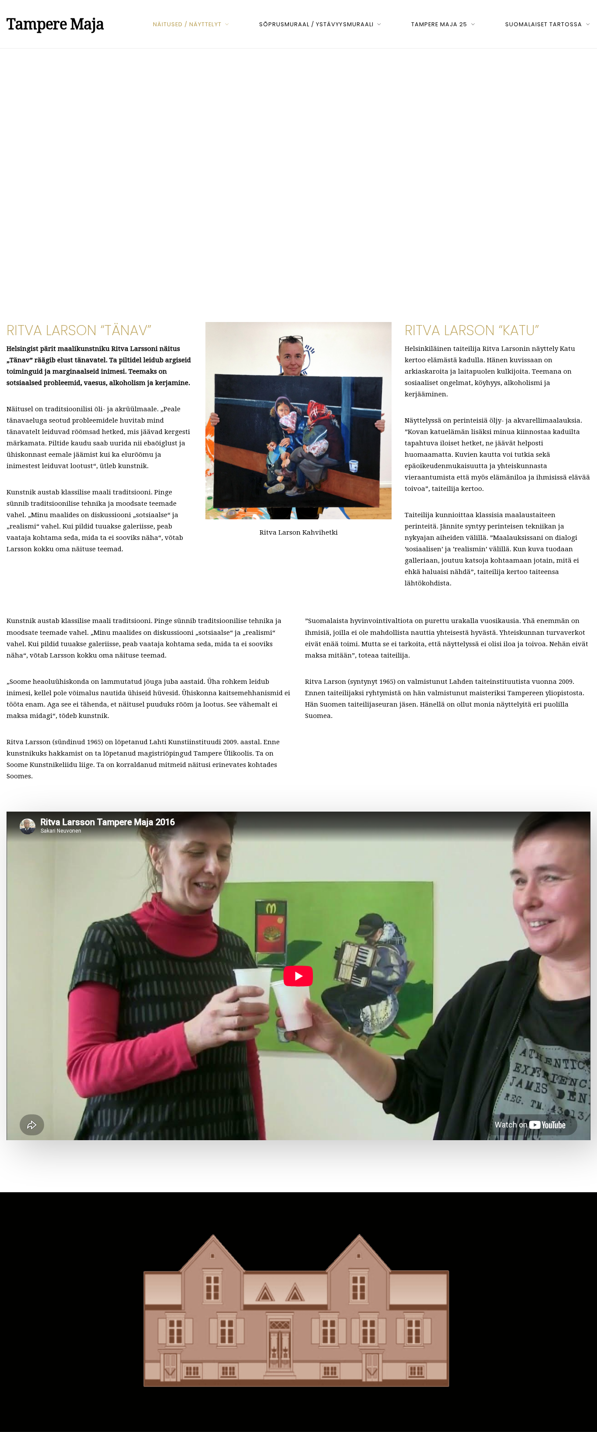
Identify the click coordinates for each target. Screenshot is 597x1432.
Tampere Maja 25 (439, 24)
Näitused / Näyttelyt (187, 24)
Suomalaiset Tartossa (543, 24)
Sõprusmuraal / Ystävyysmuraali (316, 24)
